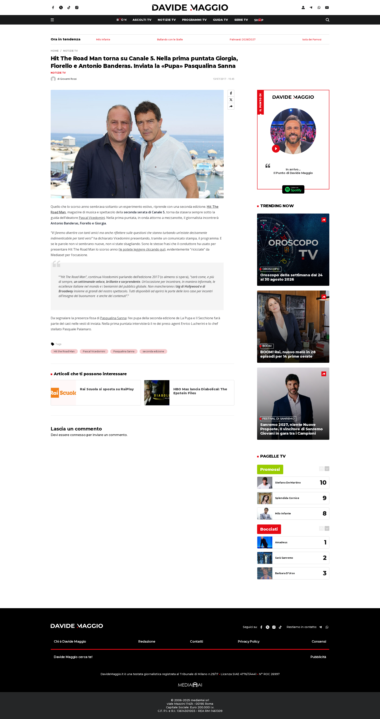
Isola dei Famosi (311, 39)
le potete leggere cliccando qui (142, 249)
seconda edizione (153, 351)
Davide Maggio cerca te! (73, 657)
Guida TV (220, 20)
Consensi (319, 641)
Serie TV (241, 20)
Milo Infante (103, 39)
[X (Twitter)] (231, 100)
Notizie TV (167, 20)
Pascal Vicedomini (92, 218)
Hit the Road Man (64, 351)
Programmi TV (194, 20)
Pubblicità (318, 657)
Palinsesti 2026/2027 (243, 39)
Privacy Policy (248, 641)
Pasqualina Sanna (113, 318)
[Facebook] (231, 93)
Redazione (146, 641)
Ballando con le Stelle (170, 39)
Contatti (196, 641)
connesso (78, 435)
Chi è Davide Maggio (70, 641)
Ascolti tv (142, 20)
